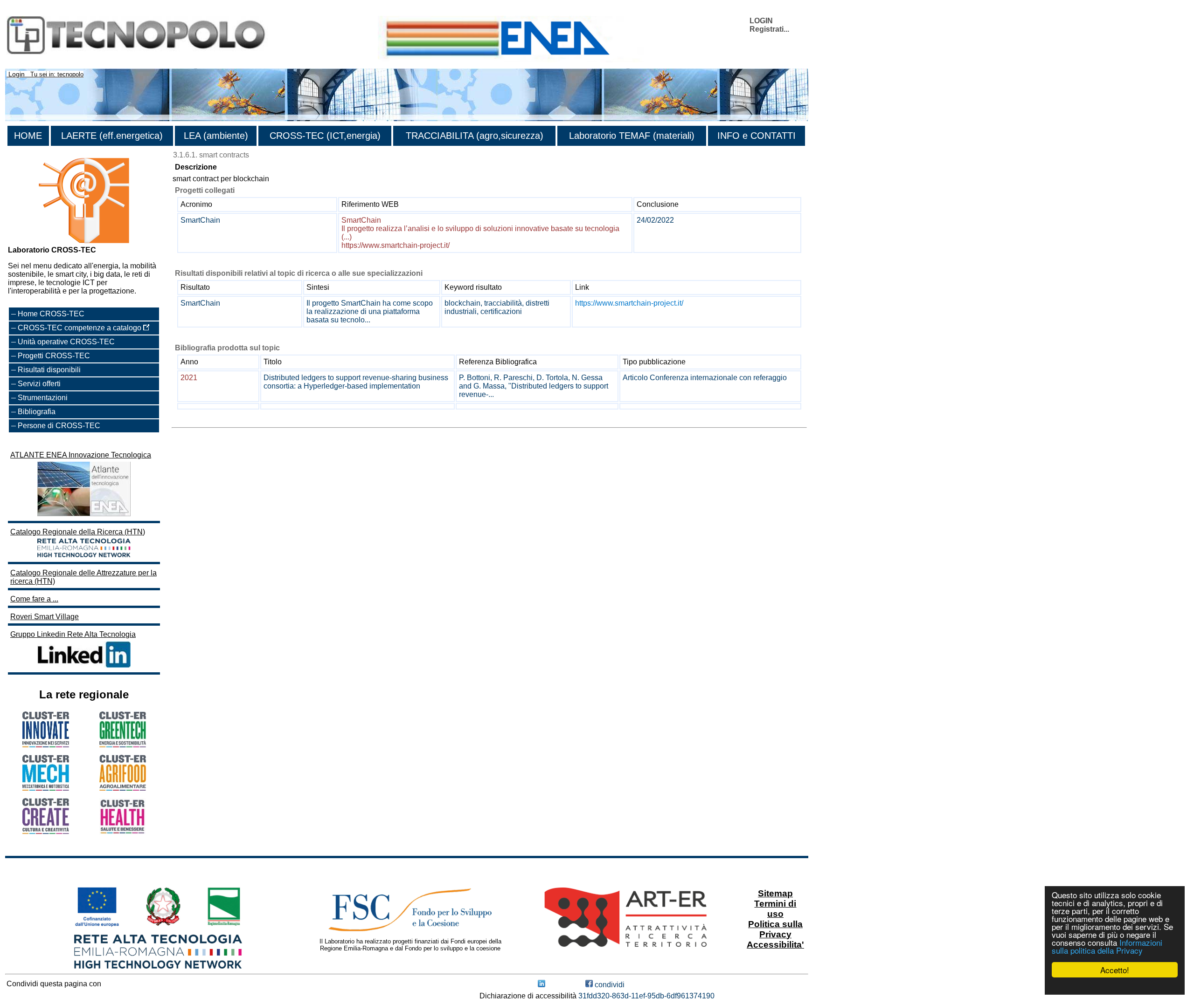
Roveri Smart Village (44, 617)
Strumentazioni (43, 398)
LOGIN (761, 21)
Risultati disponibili (49, 370)
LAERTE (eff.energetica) (112, 135)
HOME (28, 135)
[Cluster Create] (45, 831)
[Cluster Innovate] (45, 745)
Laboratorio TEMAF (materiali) (631, 135)
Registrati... (769, 29)
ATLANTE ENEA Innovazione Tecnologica (80, 455)
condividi (609, 985)
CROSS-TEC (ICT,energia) (325, 135)
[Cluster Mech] (45, 788)
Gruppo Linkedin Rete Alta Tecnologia (73, 634)
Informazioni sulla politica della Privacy (1107, 946)
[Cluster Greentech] (122, 745)
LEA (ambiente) (216, 135)
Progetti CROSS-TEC (54, 356)
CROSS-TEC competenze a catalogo (80, 328)
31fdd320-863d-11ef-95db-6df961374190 (646, 996)
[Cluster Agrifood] (122, 788)
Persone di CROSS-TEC (59, 426)
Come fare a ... (34, 599)
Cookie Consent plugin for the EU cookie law (1114, 986)
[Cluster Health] (122, 832)
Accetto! (1114, 970)
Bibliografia (37, 412)
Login (16, 74)
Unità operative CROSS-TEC (66, 342)
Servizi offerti (39, 384)
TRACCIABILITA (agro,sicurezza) (474, 135)
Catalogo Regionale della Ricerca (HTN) (77, 532)
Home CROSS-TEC (51, 314)
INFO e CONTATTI (756, 135)
